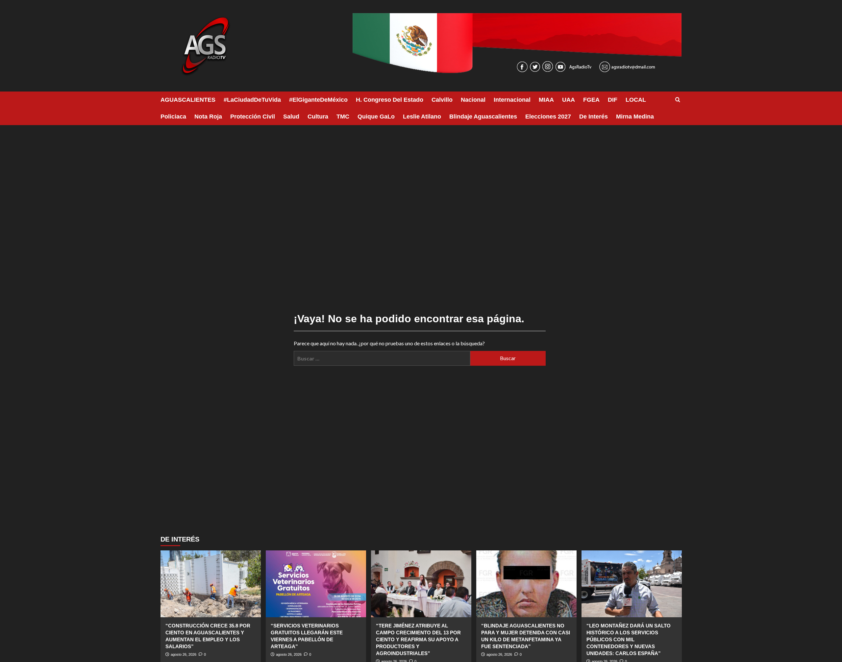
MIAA (546, 99)
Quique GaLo (376, 116)
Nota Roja (208, 116)
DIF (612, 99)
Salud (291, 116)
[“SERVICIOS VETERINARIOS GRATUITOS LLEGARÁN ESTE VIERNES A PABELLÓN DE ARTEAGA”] (316, 583)
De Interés (593, 116)
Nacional (473, 99)
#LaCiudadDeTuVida (252, 99)
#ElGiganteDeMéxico (318, 99)
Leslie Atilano (422, 116)
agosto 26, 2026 (183, 654)
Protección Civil (252, 116)
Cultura (318, 116)
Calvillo (442, 99)
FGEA (591, 99)
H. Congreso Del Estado (389, 99)
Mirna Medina (635, 116)
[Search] (678, 100)
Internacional (512, 99)
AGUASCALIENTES (188, 99)
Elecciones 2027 (548, 116)
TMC (342, 116)
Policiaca (173, 116)
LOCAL (636, 99)
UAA (568, 99)
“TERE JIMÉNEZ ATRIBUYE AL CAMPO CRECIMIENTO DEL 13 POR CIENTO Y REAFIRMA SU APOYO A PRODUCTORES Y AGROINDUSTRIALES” (418, 639)
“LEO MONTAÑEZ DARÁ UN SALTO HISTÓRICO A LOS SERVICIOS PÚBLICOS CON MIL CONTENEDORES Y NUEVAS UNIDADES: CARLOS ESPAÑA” (628, 639)
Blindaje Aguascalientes (483, 116)
